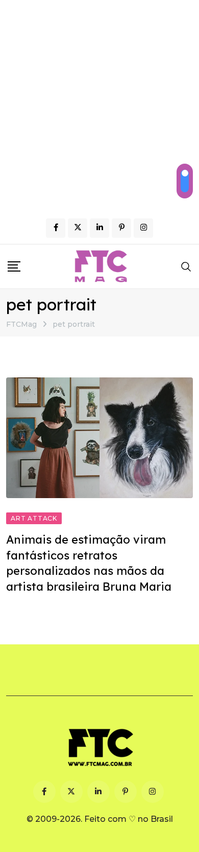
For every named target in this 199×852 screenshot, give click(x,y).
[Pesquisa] (186, 266)
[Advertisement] (99, 105)
